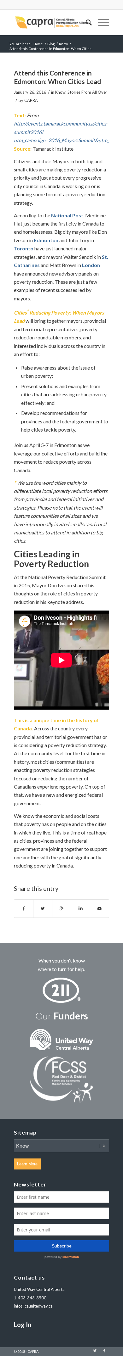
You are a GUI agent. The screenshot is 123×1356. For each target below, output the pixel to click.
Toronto (23, 248)
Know (63, 44)
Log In (22, 1324)
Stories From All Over (87, 92)
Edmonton (46, 240)
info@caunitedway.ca (33, 1306)
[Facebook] (104, 1350)
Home (38, 44)
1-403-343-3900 (30, 1297)
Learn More (27, 1164)
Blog (51, 44)
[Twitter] (95, 1350)
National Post (67, 215)
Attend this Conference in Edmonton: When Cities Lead (57, 77)
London (91, 265)
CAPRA (31, 100)
